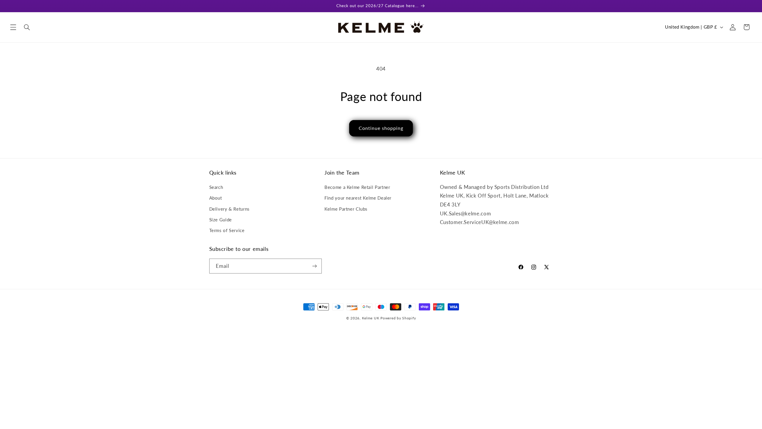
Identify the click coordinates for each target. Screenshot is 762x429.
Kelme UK (371, 318)
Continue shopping (381, 128)
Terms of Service (227, 230)
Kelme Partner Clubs (346, 209)
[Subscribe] (314, 266)
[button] (13, 27)
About (215, 197)
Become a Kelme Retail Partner (357, 187)
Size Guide (220, 219)
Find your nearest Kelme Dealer (357, 197)
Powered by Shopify (398, 318)
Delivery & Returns (229, 209)
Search (216, 187)
